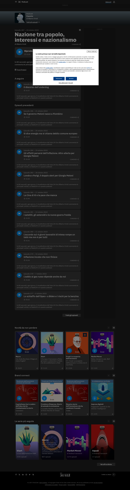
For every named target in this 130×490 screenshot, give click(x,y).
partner (89, 67)
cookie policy (62, 62)
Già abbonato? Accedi (66, 83)
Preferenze (59, 78)
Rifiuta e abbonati (92, 51)
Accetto (71, 78)
